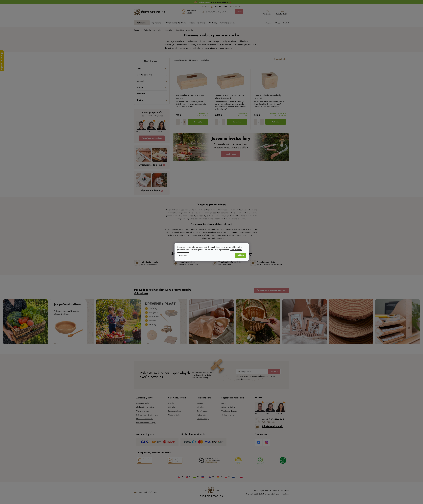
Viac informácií (236, 249)
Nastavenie (183, 255)
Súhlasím (240, 255)
